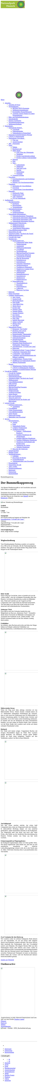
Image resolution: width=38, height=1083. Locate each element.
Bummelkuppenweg (22, 274)
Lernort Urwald (10, 403)
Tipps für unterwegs (15, 398)
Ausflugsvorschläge (15, 392)
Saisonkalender (13, 119)
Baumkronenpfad (14, 202)
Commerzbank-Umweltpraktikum (22, 189)
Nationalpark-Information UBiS (22, 219)
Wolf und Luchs (21, 168)
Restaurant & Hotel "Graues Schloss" (24, 350)
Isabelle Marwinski (18, 320)
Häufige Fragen (13, 452)
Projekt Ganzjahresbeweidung (25, 156)
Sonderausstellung (18, 212)
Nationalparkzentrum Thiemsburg (22, 216)
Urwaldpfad (20, 249)
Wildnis (14, 147)
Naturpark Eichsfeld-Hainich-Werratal (20, 135)
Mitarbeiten (15, 180)
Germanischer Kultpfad (23, 256)
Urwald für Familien (11, 371)
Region (11, 364)
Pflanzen (15, 159)
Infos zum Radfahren (15, 396)
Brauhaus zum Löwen (19, 330)
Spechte (18, 170)
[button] (7, 960)
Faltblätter (15, 456)
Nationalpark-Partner (15, 327)
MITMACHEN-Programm (20, 108)
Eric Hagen (15, 315)
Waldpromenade (21, 244)
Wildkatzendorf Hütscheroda (18, 223)
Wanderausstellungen (15, 468)
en (9, 1061)
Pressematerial (13, 463)
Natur (10, 145)
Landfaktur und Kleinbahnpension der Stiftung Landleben (24, 356)
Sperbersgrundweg (22, 265)
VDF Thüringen (17, 196)
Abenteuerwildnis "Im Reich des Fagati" (21, 233)
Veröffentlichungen (15, 454)
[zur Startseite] (11, 98)
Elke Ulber (15, 318)
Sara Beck (15, 325)
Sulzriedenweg (21, 262)
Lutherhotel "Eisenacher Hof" (21, 352)
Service (7, 419)
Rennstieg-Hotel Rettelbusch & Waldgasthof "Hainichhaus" (22, 344)
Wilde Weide (16, 150)
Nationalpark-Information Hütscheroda (24, 218)
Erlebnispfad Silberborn (23, 255)
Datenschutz (12, 472)
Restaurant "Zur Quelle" (19, 329)
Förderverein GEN (18, 195)
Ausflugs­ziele (9, 200)
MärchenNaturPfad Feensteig (25, 253)
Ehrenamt (12, 191)
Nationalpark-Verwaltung (17, 138)
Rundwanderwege (18, 240)
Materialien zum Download (17, 417)
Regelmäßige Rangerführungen (22, 112)
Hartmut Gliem (17, 309)
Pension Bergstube (18, 332)
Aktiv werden (13, 466)
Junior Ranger (13, 413)
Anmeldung (16, 406)
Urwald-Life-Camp (14, 237)
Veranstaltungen (14, 106)
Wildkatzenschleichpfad (23, 248)
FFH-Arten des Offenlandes (25, 152)
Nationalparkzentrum (15, 209)
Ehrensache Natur (17, 193)
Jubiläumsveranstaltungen (20, 110)
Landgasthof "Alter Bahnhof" (21, 353)
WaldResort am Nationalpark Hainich (24, 360)
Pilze (13, 161)
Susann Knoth (16, 299)
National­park (9, 126)
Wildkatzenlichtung (18, 226)
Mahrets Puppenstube (19, 362)
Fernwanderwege (18, 281)
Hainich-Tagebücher (15, 120)
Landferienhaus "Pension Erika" (22, 359)
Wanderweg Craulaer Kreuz (25, 269)
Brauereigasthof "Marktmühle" (21, 334)
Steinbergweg (20, 278)
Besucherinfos (16, 205)
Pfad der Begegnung (22, 258)
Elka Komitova (17, 316)
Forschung (12, 177)
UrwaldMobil (13, 408)
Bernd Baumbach (17, 300)
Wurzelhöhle (16, 210)
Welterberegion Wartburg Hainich (22, 366)
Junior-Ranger (13, 394)
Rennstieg (19, 285)
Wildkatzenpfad (21, 270)
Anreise (14, 422)
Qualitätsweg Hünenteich (24, 267)
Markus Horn (16, 323)
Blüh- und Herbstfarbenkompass (19, 117)
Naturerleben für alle (15, 232)
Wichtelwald (12, 385)
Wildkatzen (19, 166)
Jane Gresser (16, 297)
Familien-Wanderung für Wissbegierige (23, 435)
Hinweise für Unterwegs (20, 449)
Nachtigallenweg (21, 251)
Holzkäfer (19, 173)
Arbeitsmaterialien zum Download (23, 461)
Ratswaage (15, 348)
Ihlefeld (25, 496)
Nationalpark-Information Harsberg (23, 221)
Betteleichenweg (21, 279)
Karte (14, 424)
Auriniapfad (20, 246)
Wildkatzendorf (13, 380)
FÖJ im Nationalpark (18, 198)
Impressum (12, 470)
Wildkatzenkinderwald (15, 235)
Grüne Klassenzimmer (15, 410)
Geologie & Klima (18, 175)
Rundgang (15, 203)
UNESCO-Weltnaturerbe (16, 136)
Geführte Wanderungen (16, 295)
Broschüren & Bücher (19, 458)
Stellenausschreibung (15, 124)
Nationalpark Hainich (15, 128)
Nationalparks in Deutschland (21, 133)
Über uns (15, 140)
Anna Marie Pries (17, 304)
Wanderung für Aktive (23, 445)
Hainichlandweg (21, 286)
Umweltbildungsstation (16, 382)
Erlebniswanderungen (15, 405)
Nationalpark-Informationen (17, 214)
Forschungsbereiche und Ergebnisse (23, 179)
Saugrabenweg (21, 276)
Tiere (14, 163)
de (9, 1059)
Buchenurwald (17, 149)
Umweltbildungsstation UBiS (18, 230)
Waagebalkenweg (21, 283)
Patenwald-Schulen (14, 415)
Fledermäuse (20, 172)
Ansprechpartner (17, 142)
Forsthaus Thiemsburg (19, 341)
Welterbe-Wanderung (22, 447)
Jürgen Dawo (16, 306)
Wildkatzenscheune (18, 225)
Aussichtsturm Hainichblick (21, 228)
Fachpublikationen (18, 459)
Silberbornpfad (13, 389)
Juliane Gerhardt (17, 322)
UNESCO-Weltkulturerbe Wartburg (23, 368)
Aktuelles (8, 103)
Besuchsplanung (14, 420)
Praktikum (12, 184)
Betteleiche (4, 498)
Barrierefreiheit (13, 473)
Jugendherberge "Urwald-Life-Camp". (13, 519)
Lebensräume (20, 165)
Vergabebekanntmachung (16, 122)
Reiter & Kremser (14, 293)
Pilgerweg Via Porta (22, 290)
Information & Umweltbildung (21, 186)
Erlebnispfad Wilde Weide (24, 242)
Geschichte (15, 129)
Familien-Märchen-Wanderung (25, 438)
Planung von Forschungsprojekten (23, 182)
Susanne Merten (17, 311)
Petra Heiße (16, 302)
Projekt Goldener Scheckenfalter (26, 158)
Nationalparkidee (17, 131)
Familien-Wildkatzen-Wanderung (26, 440)
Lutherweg (19, 288)
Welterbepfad (20, 272)
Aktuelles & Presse (14, 105)
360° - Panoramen (14, 143)
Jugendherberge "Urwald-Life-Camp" (24, 346)
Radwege (11, 292)
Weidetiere (19, 154)
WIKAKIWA (13, 383)
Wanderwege (13, 239)
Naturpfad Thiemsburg (23, 263)
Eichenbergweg (21, 260)
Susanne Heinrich (17, 313)
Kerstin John (16, 308)
